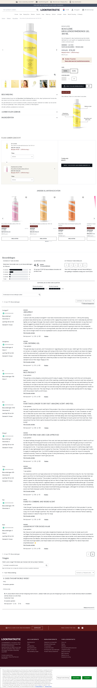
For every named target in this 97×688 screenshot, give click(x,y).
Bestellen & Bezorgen (49, 644)
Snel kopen (14, 238)
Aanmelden (37, 628)
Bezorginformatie (31, 647)
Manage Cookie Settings (63, 677)
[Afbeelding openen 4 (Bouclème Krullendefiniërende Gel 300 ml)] (34, 84)
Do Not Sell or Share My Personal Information (10, 657)
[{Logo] (50, 10)
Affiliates (63, 646)
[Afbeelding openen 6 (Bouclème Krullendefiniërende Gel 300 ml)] (53, 84)
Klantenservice (31, 642)
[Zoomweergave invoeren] (55, 75)
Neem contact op (31, 649)
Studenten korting (66, 657)
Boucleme (66, 26)
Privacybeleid (47, 646)
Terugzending (30, 646)
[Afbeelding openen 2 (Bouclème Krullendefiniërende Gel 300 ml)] (15, 84)
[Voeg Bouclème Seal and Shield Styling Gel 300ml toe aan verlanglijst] (83, 197)
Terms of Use (48, 686)
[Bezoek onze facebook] (79, 628)
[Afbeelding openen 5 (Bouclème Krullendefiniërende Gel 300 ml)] (43, 84)
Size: (63, 67)
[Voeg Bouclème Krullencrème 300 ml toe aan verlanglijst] (26, 197)
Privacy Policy (38, 686)
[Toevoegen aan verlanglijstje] (89, 86)
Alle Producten (65, 653)
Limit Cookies (76, 677)
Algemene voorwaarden (50, 642)
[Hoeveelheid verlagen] (64, 79)
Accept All (87, 677)
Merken (9, 18)
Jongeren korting (65, 649)
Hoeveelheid (65, 75)
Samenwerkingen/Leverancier (69, 647)
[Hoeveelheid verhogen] (74, 79)
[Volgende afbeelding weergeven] (56, 50)
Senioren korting (65, 651)
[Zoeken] (37, 9)
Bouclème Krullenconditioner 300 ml (41, 224)
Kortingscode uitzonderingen (51, 649)
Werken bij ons (65, 655)
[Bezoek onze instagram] (82, 628)
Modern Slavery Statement (51, 651)
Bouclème (15, 18)
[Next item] (94, 218)
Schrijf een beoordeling (68, 47)
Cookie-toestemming (7, 655)
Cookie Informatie (49, 647)
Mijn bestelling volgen (32, 651)
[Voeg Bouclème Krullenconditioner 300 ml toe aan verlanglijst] (54, 197)
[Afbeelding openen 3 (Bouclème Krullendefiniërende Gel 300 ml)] (24, 84)
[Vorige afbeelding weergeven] (3, 50)
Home (3, 18)
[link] (76, 9)
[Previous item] (3, 218)
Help (28, 644)
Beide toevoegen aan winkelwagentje (77, 165)
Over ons (63, 642)
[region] (48, 678)
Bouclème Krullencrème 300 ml (11, 224)
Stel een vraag (79, 47)
